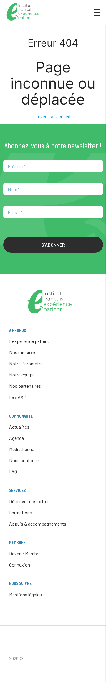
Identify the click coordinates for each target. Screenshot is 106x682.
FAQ (13, 471)
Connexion (19, 564)
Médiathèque (21, 449)
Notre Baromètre (26, 363)
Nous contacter (24, 460)
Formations (20, 512)
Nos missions (23, 352)
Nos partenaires (25, 386)
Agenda (16, 438)
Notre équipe (22, 374)
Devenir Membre (25, 553)
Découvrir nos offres (29, 501)
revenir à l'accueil (53, 116)
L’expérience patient (29, 341)
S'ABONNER (53, 244)
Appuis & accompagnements (37, 523)
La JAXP (17, 397)
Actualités (19, 427)
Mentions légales (25, 594)
